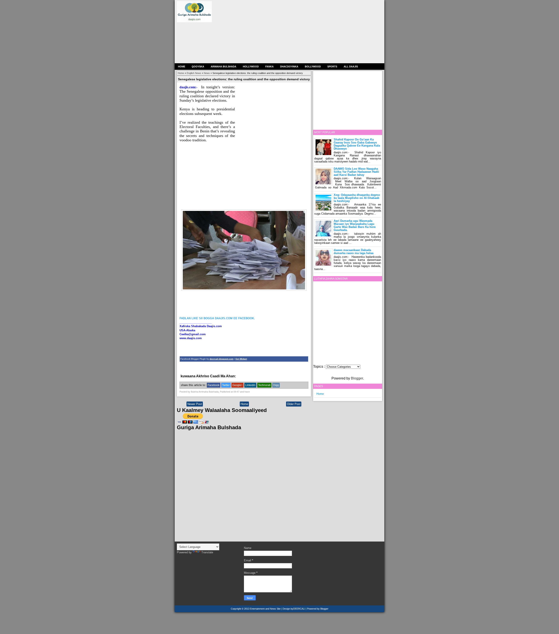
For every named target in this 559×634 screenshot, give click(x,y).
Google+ (237, 385)
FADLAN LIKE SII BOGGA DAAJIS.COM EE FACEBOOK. (217, 318)
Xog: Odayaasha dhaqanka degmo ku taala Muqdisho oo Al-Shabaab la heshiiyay (357, 198)
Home (181, 66)
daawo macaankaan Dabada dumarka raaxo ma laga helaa (353, 251)
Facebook (213, 385)
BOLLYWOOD (313, 66)
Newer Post (194, 404)
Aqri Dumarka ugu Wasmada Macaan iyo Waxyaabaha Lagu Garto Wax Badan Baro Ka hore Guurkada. (355, 225)
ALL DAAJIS (351, 66)
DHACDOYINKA (289, 66)
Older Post (293, 404)
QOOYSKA (198, 66)
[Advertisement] (300, 31)
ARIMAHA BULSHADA (223, 66)
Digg (276, 385)
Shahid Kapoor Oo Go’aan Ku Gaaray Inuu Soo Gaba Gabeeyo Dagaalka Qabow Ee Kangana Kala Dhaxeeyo (357, 144)
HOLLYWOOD (251, 66)
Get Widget (241, 359)
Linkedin (250, 385)
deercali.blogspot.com (221, 359)
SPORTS (332, 66)
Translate (207, 552)
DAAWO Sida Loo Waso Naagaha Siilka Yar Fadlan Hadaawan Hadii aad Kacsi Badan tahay (356, 171)
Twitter (226, 385)
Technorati (264, 385)
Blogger (357, 378)
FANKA (269, 66)
